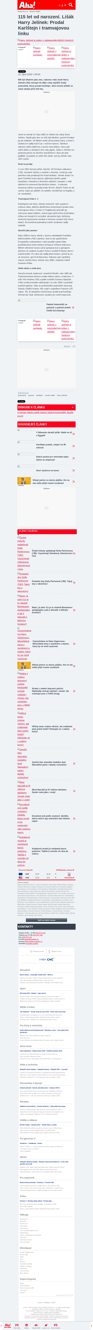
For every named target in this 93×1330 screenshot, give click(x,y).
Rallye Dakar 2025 (39, 1051)
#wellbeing (32, 1143)
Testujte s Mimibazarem (27, 1252)
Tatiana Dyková (22, 911)
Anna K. (32, 885)
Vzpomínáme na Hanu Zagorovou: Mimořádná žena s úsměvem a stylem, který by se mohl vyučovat (51, 643)
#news (40, 1143)
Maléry (27, 1328)
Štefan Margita (56, 909)
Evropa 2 (22, 1292)
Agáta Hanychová (23, 885)
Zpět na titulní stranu (46, 920)
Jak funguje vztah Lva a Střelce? (29, 1149)
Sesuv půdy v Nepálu (26, 1206)
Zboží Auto (23, 1237)
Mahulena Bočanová (67, 902)
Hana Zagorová (35, 891)
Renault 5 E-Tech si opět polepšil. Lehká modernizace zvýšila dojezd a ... (41, 1058)
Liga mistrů (42, 993)
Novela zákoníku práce (41, 1088)
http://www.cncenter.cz (33, 941)
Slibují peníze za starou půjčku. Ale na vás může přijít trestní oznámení (51, 481)
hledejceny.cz (24, 1219)
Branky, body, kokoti (35, 1201)
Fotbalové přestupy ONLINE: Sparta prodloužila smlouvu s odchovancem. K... (43, 999)
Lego (21, 1259)
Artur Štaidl (52, 885)
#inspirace (23, 1143)
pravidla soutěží (32, 943)
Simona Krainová (44, 909)
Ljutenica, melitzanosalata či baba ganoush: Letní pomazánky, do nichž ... (41, 1109)
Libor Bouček (45, 900)
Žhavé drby (17, 1328)
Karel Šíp (71, 898)
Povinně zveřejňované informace (46, 1319)
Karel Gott (63, 898)
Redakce (47, 1302)
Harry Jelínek (62, 395)
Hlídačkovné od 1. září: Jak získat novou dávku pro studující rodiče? (40, 1095)
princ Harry (38, 915)
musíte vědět (50, 395)
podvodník (22, 395)
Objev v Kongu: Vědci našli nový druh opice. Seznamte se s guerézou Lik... (42, 1188)
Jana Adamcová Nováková (26, 896)
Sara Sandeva (33, 909)
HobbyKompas (24, 1233)
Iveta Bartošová (41, 893)
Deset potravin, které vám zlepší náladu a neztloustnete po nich (38, 1169)
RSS (53, 1302)
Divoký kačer (36, 1125)
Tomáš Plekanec (46, 911)
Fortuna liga (47, 1201)
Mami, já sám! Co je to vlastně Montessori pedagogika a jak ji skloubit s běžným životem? (52, 610)
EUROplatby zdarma (64, 870)
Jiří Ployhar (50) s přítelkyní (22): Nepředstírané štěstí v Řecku (38, 1019)
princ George (29, 915)
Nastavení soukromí (61, 1316)
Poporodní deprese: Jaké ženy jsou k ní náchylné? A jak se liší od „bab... (41, 1172)
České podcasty (25, 1285)
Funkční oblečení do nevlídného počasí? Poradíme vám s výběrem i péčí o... (42, 1040)
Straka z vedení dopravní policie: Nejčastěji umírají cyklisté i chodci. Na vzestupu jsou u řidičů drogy (50, 691)
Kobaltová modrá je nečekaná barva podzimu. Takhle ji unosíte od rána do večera (50, 851)
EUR (27, 874)
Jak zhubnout (24, 1012)
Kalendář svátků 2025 (38, 975)
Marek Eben (21, 904)
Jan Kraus (70, 893)
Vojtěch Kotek (64, 913)
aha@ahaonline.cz (31, 939)
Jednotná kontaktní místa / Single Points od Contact (52, 1317)
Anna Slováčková (42, 885)
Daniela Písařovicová (52, 887)
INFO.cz (50, 975)
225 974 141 (27, 937)
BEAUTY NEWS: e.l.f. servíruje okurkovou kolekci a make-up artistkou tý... (42, 1146)
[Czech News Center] (50, 959)
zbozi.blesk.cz (24, 1228)
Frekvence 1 (23, 1290)
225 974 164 (38, 935)
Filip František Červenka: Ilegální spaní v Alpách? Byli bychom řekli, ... (40, 1132)
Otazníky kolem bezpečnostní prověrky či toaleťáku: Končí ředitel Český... (42, 982)
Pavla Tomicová (48, 906)
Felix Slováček (43, 889)
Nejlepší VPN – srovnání (59, 1069)
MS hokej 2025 (25, 993)
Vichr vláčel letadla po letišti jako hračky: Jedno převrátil (36, 980)
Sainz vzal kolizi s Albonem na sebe (30, 1056)
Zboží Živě (23, 1221)
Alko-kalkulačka (25, 1051)
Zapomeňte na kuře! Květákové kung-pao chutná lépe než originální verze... (42, 1112)
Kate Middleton (22, 900)
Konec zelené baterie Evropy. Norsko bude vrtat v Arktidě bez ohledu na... (41, 1091)
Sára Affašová (22, 909)
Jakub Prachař (52, 893)
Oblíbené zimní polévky (28, 1106)
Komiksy (40, 1182)
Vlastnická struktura (30, 1317)
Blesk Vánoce (25, 975)
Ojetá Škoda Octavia (26, 1240)
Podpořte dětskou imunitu (29, 1162)
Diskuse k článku (31, 407)
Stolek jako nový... (25, 1038)
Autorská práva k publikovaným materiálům (46, 1312)
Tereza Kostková (34, 911)
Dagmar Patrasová (37, 887)
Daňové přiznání (25, 1088)
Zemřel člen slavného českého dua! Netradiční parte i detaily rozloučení (49, 763)
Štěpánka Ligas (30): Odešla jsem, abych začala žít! (35, 1035)
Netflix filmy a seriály (49, 1125)
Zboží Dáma (23, 1226)
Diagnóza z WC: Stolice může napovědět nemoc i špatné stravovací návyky (42, 1167)
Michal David (52, 904)
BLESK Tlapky (25, 1125)
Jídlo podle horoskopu (57, 1106)
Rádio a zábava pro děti (27, 1288)
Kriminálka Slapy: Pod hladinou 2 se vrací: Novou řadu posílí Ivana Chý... (41, 1015)
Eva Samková (32, 889)
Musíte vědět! (36, 1328)
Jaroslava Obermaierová (56, 896)
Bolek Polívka (62, 885)
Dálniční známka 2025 (54, 1051)
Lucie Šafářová (30, 902)
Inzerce (40, 1302)
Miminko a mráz (50, 1030)
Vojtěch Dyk (54, 913)
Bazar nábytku (24, 1273)
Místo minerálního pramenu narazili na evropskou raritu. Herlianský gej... (41, 1128)
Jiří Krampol (21, 898)
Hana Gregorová (22, 891)
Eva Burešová (22, 889)
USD (27, 878)
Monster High (24, 1254)
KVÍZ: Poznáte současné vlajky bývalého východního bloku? (37, 1130)
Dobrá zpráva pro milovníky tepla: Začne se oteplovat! (52, 458)
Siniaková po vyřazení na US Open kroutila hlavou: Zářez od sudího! (40, 1001)
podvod (31, 395)
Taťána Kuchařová (68, 909)
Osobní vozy (23, 1223)
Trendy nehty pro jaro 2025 (40, 1012)
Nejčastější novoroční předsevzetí (32, 1030)
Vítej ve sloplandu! (25, 1151)
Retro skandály (55, 1328)
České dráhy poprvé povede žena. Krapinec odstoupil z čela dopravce (40, 1093)
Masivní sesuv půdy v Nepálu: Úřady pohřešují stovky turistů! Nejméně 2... (42, 978)
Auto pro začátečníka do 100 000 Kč (30, 1235)
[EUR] (20, 874)
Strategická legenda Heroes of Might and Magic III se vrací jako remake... (41, 1190)
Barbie (22, 1257)
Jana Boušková (41, 896)
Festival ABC (49, 1182)
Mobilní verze (56, 951)
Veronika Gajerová (31, 913)
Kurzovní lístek (25, 870)
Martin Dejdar (42, 904)
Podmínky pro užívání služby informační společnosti (46, 1314)
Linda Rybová (55, 900)
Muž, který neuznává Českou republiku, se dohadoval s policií (38, 1204)
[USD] (20, 878)
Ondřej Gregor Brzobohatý (33, 906)
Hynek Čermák (61, 891)
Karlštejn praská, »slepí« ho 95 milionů (51, 446)
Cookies (51, 1316)
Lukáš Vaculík (54, 902)
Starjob (22, 1283)
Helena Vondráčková (48, 891)
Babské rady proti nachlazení (49, 1162)
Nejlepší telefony (44, 1069)
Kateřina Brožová (34, 900)
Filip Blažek (53, 889)
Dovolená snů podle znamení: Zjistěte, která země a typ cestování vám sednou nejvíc (51, 818)
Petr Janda (58, 906)
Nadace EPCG (55, 1088)
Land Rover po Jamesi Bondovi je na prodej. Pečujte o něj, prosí (38, 1054)
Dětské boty (23, 1268)
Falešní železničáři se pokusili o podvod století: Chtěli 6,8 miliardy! (58, 307)
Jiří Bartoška (69, 896)
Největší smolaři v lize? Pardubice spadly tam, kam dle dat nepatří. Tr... (41, 996)
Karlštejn (39, 395)
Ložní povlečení (24, 1271)
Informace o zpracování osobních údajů (36, 1316)
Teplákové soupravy (26, 1266)
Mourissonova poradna (28, 1182)
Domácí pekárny (43, 1106)
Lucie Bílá (65, 900)
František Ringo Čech (65, 889)
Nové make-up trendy (58, 1012)
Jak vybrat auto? (25, 1242)
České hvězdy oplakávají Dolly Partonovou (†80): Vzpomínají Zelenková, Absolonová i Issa (52, 553)
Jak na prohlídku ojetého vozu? (29, 1230)
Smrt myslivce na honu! (47, 470)
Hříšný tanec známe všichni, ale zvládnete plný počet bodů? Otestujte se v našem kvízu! (52, 729)
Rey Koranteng (68, 906)
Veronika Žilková (44, 913)
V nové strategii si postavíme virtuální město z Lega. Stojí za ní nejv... (40, 1185)
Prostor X (23, 1201)
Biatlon (34, 993)
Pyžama (22, 1261)
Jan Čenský (62, 893)
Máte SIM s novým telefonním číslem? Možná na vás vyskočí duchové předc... (43, 1075)
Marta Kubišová (32, 904)
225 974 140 (40, 933)
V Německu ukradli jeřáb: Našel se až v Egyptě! (54, 434)
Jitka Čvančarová (44, 898)
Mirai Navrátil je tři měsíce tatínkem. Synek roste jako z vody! (49, 791)
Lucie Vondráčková (42, 902)
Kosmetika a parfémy (26, 1264)
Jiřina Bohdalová (32, 898)
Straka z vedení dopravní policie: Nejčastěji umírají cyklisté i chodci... (40, 1017)
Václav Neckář (58, 911)
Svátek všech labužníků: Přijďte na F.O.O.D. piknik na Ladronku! (39, 1114)
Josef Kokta (55, 898)
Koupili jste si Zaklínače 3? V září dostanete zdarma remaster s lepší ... (41, 1077)
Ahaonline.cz (22, 11)
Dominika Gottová (66, 887)
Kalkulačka (69, 878)
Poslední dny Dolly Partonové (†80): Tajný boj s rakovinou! (52, 582)
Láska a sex (46, 1328)
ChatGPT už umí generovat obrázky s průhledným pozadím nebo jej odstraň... (43, 1072)
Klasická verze (38, 951)
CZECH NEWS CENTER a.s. (46, 1307)
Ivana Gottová (30, 893)
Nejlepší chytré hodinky (28, 1069)
